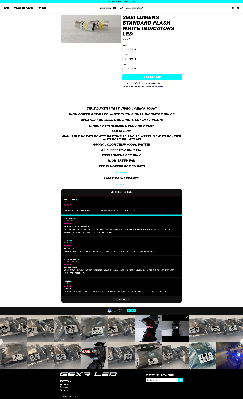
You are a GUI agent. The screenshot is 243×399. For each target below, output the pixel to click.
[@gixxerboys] (109, 311)
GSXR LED (75, 396)
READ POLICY (121, 184)
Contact (41, 8)
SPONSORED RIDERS (23, 8)
